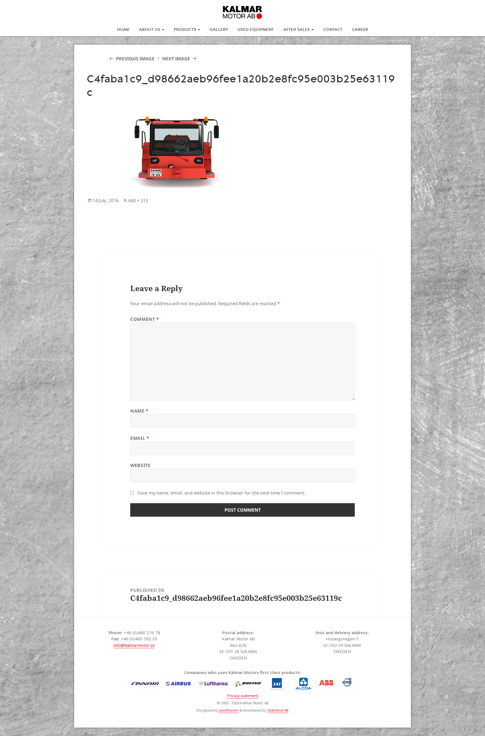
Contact (332, 29)
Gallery (219, 29)
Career (360, 29)
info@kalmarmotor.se (134, 645)
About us (150, 29)
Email (139, 438)
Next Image (176, 59)
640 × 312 (138, 200)
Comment (144, 319)
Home (123, 29)
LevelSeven (229, 710)
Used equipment (255, 29)
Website (140, 465)
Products (185, 29)
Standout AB (278, 710)
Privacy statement (242, 695)
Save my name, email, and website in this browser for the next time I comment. (221, 493)
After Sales (297, 29)
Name (139, 411)
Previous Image (135, 59)
